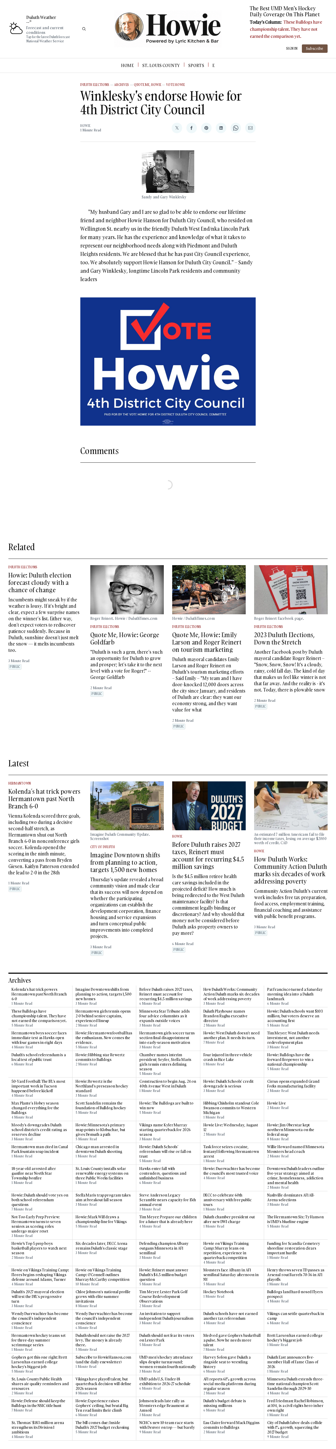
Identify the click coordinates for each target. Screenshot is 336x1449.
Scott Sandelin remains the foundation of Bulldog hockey (101, 1105)
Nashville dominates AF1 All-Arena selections (290, 1197)
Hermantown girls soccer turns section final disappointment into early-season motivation (167, 1038)
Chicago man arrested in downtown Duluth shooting (99, 1149)
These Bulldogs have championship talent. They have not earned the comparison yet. (286, 29)
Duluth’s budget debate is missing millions (224, 1403)
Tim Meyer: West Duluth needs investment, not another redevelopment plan (293, 1038)
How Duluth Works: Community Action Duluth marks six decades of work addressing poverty (290, 870)
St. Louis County (161, 65)
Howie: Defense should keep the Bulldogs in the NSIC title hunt (38, 1403)
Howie (85, 126)
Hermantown (19, 783)
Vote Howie (175, 84)
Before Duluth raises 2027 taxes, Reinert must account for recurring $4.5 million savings (208, 855)
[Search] (84, 29)
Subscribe (314, 48)
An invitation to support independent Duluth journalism (166, 1316)
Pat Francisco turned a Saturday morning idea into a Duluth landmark (295, 994)
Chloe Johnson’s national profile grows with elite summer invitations (103, 1297)
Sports (196, 65)
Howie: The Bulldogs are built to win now (166, 1105)
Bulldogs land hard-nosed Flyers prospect (295, 1294)
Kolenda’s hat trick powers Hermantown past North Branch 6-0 (44, 798)
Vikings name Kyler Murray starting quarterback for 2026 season (164, 1130)
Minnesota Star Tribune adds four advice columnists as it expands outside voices (164, 1016)
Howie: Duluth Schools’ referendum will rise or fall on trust (165, 1151)
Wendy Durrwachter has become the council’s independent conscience (40, 1318)
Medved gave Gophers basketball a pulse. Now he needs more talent (232, 1340)
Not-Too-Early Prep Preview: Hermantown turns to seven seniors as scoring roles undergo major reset (36, 1224)
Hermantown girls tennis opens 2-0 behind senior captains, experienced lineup (103, 1016)
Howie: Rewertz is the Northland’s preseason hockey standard (102, 1086)
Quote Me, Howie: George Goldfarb (124, 638)
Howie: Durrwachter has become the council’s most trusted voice (231, 1171)
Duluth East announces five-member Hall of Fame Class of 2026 (292, 1362)
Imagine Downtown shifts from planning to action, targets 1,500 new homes (125, 862)
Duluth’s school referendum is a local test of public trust (39, 1057)
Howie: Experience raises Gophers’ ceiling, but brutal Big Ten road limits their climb (102, 1406)
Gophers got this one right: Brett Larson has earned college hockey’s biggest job (39, 1362)
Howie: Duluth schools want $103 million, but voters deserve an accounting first (295, 1016)
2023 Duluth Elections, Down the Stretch (284, 638)
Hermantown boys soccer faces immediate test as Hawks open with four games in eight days (39, 1038)
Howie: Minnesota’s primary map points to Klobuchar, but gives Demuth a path (100, 1130)
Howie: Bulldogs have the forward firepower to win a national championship (290, 1060)
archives (121, 84)
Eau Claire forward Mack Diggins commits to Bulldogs (231, 1425)
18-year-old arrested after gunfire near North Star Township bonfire (34, 1173)
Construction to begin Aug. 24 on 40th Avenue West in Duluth (167, 1084)
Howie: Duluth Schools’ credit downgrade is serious (228, 1084)
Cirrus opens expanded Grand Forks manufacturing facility (293, 1084)
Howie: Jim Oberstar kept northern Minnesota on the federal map (290, 1130)
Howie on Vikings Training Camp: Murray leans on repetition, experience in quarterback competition (226, 1250)
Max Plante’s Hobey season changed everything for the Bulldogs (35, 1108)
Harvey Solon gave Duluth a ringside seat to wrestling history (227, 1362)
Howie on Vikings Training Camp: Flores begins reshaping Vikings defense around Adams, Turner (40, 1275)
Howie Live (276, 1103)
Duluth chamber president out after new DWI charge (229, 1219)
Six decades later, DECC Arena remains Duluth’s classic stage (102, 1246)
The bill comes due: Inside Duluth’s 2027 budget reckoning (102, 1425)
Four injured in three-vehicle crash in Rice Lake (227, 1057)
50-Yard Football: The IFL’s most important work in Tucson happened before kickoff (38, 1086)
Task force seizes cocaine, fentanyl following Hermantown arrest (231, 1151)
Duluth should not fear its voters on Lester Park (166, 1338)
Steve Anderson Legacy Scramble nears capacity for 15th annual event (167, 1200)
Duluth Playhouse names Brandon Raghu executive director (225, 1016)
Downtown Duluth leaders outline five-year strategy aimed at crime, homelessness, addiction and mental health (295, 1175)
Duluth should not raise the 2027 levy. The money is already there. (103, 1340)
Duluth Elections (94, 84)
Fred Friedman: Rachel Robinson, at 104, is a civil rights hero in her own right (295, 1406)
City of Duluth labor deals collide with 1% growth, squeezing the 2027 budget (295, 1427)
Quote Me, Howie (147, 84)
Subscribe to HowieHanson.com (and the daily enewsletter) (103, 1359)
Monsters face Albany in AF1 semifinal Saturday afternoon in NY (231, 1275)
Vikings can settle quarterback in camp (295, 1316)
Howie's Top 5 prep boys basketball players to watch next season (39, 1248)
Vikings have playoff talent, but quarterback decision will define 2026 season (103, 1384)
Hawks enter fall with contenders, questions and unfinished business (162, 1173)
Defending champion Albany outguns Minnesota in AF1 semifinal (163, 1248)
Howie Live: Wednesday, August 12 (230, 1127)
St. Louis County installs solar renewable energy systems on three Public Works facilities (102, 1173)
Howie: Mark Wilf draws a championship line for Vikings (101, 1219)
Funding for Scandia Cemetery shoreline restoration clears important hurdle (293, 1248)
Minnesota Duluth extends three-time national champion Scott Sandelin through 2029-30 (295, 1384)
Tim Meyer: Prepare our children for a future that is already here (168, 1219)
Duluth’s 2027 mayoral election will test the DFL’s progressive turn (38, 1297)
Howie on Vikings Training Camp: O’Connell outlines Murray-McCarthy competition (102, 1275)
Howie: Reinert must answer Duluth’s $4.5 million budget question (163, 1275)
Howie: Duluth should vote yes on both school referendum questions (40, 1200)
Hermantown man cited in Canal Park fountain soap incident (40, 1149)
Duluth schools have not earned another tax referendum (230, 1316)
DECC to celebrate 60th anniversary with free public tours (227, 1200)
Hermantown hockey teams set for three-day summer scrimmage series (39, 1340)
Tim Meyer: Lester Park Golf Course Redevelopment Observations (163, 1297)
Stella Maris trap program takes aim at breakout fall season (103, 1197)
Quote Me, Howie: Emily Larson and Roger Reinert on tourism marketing (207, 642)
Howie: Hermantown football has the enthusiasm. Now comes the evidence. (104, 1038)
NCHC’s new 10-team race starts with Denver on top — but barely (167, 1425)
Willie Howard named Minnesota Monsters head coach (295, 1149)
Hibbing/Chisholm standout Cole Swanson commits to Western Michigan (231, 1108)
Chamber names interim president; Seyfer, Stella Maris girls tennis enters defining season (165, 1062)
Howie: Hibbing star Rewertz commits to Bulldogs (100, 1057)
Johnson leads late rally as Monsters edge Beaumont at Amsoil (164, 1406)
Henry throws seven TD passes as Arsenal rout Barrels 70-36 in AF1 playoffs (295, 1275)
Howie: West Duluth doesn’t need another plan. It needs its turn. (231, 1035)
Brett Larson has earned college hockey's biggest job (295, 1338)
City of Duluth (102, 847)
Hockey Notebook (218, 1292)
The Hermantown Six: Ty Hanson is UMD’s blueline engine (295, 1219)
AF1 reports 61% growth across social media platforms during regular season (229, 1384)
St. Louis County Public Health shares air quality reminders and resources (40, 1384)
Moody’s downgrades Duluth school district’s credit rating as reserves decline (39, 1130)
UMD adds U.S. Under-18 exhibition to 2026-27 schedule (165, 1381)
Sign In (292, 49)
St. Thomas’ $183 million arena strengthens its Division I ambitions (38, 1427)
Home (127, 65)
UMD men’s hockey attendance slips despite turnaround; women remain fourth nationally (167, 1362)
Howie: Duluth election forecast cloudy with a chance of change (39, 582)
